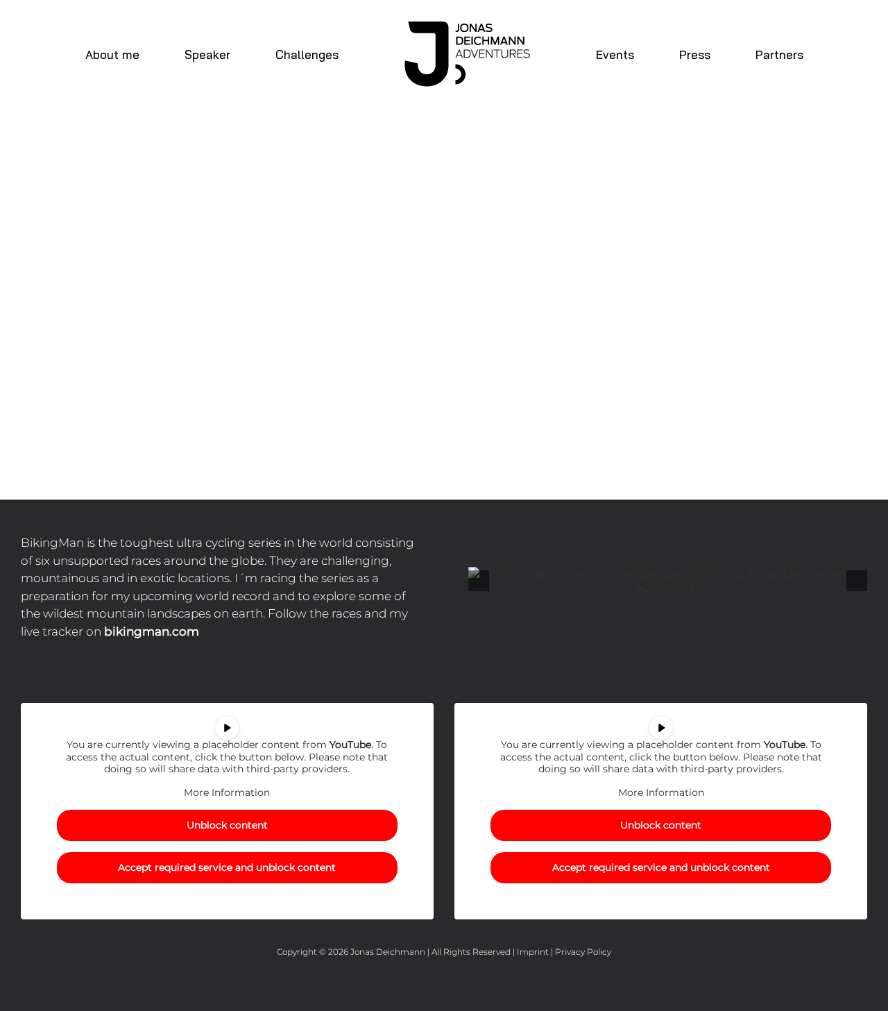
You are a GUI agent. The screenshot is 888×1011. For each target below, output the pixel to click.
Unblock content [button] (227, 825)
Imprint (533, 951)
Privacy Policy (583, 951)
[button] (478, 580)
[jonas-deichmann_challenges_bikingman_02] (667, 581)
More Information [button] (227, 793)
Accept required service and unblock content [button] (227, 867)
